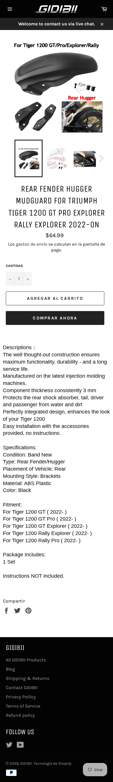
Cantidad (14, 266)
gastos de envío (31, 244)
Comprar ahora (55, 318)
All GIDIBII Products (26, 660)
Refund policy (20, 715)
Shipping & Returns (27, 678)
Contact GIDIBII (21, 687)
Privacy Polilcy (21, 696)
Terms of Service (23, 706)
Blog (10, 669)
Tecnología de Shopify (52, 763)
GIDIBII (26, 763)
